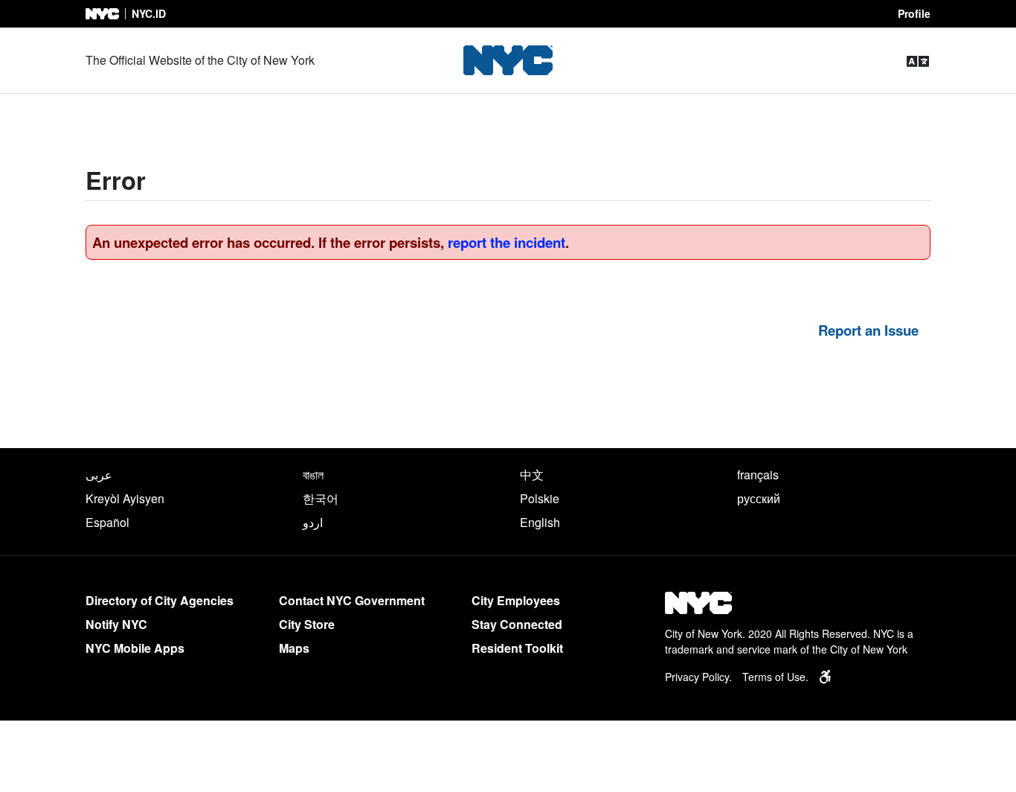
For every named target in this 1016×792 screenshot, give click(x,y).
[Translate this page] (917, 60)
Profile (914, 13)
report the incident (506, 242)
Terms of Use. (775, 676)
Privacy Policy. (698, 676)
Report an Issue (868, 330)
